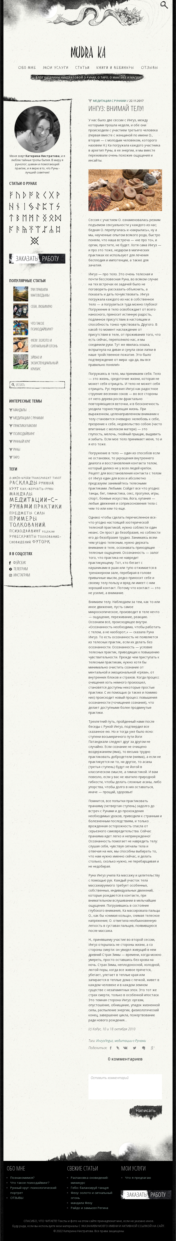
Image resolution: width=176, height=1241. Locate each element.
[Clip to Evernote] (143, 1047)
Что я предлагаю (138, 1178)
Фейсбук (19, 562)
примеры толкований (27, 522)
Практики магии (25, 425)
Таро (16, 457)
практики (47, 507)
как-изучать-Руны (37, 489)
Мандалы (20, 409)
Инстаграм (22, 575)
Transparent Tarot (46, 478)
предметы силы (27, 513)
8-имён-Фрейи (19, 478)
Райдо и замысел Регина (89, 1208)
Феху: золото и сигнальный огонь (44, 343)
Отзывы (149, 67)
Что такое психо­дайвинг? (29, 1183)
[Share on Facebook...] (110, 1047)
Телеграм (21, 568)
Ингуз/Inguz (104, 1041)
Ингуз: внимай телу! (116, 108)
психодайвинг (25, 531)
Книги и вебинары (115, 67)
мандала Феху (81, 1203)
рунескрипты (23, 536)
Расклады (23, 483)
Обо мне (27, 67)
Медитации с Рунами (28, 417)
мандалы (21, 494)
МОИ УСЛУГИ (55, 67)
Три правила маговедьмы (40, 292)
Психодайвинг (24, 433)
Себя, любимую (41, 306)
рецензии (48, 531)
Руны (16, 449)
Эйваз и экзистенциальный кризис (44, 362)
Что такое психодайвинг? (42, 326)
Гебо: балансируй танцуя (90, 1188)
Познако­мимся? (22, 1178)
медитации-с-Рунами (130, 1041)
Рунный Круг (21, 441)
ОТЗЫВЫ (16, 1198)
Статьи (82, 67)
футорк (41, 542)
